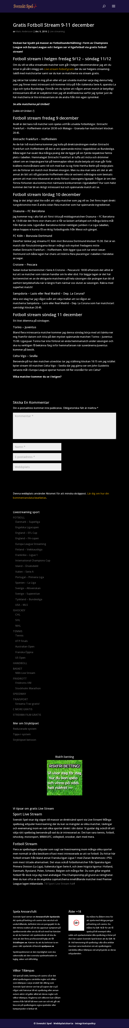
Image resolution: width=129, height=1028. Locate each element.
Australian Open (24, 646)
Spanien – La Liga (25, 582)
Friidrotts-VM (23, 683)
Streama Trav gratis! (27, 703)
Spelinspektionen (21, 951)
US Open (20, 657)
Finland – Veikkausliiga (28, 549)
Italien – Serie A (24, 571)
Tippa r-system (22, 734)
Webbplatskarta (63, 1023)
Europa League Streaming (30, 544)
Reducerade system (24, 728)
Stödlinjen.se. (20, 942)
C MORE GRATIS (22, 709)
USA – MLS (21, 605)
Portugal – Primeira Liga (29, 577)
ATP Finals (21, 641)
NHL (18, 625)
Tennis (19, 635)
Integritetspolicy (85, 1023)
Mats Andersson (24, 31)
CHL (17, 614)
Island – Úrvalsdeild (26, 566)
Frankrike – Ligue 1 (26, 555)
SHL (17, 620)
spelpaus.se (47, 946)
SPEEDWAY (19, 694)
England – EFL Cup (26, 533)
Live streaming (57, 31)
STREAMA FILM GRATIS (27, 714)
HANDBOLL (20, 663)
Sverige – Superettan (27, 593)
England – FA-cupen (27, 538)
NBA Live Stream (25, 673)
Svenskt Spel (44, 1023)
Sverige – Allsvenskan (28, 588)
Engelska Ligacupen (27, 527)
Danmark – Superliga (27, 522)
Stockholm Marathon (28, 688)
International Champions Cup (32, 560)
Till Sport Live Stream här (59, 883)
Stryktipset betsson (24, 739)
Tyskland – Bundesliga (28, 599)
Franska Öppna (24, 652)
